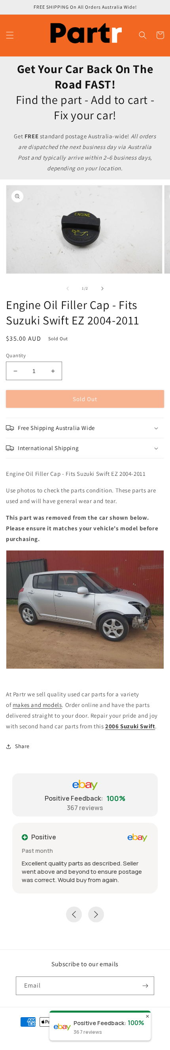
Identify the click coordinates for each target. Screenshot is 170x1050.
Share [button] (22, 746)
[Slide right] (102, 288)
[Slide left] (67, 288)
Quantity (16, 355)
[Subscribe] (145, 985)
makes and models (37, 705)
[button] (10, 35)
